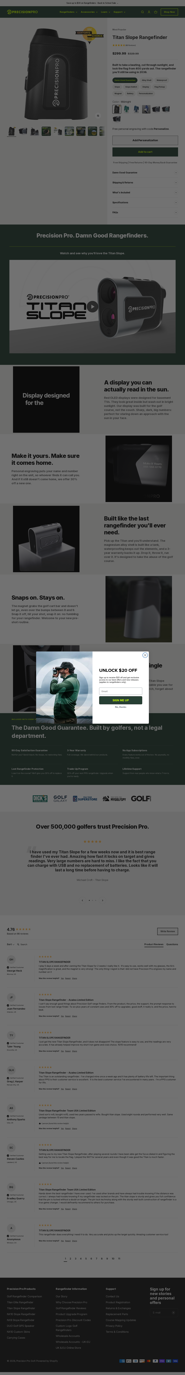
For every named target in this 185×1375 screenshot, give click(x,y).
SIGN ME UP (121, 700)
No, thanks (120, 707)
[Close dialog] (145, 655)
